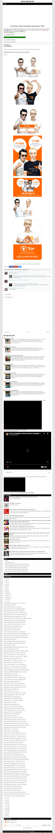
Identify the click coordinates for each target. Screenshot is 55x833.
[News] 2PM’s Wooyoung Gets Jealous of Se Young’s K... (16, 771)
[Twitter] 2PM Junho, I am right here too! (12, 629)
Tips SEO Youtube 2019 (12, 820)
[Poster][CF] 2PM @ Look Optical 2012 (16, 288)
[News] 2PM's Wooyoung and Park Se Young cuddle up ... (16, 668)
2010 (6, 812)
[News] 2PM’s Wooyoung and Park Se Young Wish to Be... (16, 635)
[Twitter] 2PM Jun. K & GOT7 (10, 605)
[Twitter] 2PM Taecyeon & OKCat (11, 673)
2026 (6, 578)
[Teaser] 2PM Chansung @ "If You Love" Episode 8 (14, 767)
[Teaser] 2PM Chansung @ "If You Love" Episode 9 (14, 710)
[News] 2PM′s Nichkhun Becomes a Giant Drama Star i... (16, 748)
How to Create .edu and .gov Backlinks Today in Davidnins (23, 509)
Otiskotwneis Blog (9, 338)
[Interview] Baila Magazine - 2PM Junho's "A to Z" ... (15, 694)
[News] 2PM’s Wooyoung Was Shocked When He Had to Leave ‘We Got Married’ (27, 551)
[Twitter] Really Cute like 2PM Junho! (11, 689)
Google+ (16, 266)
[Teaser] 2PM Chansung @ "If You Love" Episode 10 (15, 664)
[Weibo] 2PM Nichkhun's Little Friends (12, 681)
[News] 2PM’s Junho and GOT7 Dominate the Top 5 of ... (16, 721)
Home (5, 49)
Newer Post (7, 332)
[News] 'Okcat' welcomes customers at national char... (15, 652)
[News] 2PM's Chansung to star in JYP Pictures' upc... (15, 603)
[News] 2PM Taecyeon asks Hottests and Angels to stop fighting (25, 283)
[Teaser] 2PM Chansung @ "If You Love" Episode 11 (15, 631)
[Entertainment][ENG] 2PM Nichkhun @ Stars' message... (16, 769)
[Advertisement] (14, 14)
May (6, 800)
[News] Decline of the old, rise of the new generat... (14, 683)
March (6, 804)
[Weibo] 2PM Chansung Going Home (11, 704)
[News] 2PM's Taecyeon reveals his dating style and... (15, 679)
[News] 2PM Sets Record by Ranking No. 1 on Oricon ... (15, 738)
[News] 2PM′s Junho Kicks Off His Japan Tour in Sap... (15, 778)
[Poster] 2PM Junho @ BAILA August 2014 (13, 788)
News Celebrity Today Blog (11, 381)
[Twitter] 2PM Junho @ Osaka (10, 639)
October (7, 595)
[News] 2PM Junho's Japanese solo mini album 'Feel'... (15, 744)
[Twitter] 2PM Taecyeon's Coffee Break (12, 713)
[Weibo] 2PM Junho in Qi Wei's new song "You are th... (15, 660)
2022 (6, 580)
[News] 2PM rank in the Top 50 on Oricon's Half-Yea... (15, 792)
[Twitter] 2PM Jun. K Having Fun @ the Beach (13, 700)
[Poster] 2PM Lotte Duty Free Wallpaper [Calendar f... (15, 608)
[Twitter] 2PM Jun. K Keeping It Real (11, 731)
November (7, 593)
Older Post (48, 332)
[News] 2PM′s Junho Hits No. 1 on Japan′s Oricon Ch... (15, 736)
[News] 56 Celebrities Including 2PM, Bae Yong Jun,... (15, 643)
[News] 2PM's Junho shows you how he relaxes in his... (15, 654)
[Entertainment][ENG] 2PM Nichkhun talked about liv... (15, 622)
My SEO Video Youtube (10, 346)
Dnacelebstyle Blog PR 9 (10, 373)
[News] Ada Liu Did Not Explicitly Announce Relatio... (15, 763)
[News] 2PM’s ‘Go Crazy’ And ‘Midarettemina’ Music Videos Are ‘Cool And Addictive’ (29, 275)
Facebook (11, 266)
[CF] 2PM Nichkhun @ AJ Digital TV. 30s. (12, 675)
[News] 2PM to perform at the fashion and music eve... (15, 687)
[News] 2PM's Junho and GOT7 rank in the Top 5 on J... (15, 719)
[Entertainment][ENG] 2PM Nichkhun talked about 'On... (15, 641)
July (6, 601)
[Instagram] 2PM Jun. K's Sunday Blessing (13, 712)
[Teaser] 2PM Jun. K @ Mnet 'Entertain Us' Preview (14, 624)
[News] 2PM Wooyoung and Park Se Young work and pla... (16, 723)
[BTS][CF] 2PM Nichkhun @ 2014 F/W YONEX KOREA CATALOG (18, 618)
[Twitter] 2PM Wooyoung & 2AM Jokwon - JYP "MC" (15, 616)
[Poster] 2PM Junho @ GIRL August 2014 (12, 790)
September (7, 597)
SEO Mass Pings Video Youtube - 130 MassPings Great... (17, 564)
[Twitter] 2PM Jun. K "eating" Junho (11, 729)
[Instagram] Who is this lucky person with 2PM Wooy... (15, 727)
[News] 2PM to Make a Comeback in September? (14, 610)
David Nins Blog (27, 1)
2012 (6, 808)
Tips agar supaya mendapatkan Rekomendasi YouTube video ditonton (24, 348)
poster (18, 49)
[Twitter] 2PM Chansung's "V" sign (11, 691)
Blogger (30, 827)
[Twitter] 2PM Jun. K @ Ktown (10, 702)
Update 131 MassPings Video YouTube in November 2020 (17, 565)
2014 (6, 592)
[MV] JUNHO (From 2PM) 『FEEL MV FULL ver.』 (15, 761)
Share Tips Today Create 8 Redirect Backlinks (14, 515)
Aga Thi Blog (44, 832)
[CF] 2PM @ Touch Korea (15, 503)
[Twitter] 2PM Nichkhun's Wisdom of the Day (13, 626)
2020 (6, 584)
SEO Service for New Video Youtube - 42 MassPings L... (17, 571)
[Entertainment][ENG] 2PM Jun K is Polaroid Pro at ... (15, 765)
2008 (6, 815)
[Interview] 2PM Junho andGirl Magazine (12, 696)
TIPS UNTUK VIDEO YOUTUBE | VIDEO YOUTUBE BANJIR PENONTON (25, 382)
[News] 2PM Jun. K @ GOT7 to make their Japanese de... (16, 614)
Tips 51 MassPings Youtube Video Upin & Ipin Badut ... (16, 567)
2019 (6, 586)
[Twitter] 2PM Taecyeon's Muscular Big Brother (13, 717)
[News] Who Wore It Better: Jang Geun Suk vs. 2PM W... (16, 656)
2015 (6, 590)
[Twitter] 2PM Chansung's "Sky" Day (11, 649)
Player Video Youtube (9, 562)
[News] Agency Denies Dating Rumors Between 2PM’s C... (16, 757)
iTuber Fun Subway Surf (12, 822)
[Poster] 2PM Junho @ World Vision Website (13, 662)
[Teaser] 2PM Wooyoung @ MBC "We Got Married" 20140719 (16, 670)
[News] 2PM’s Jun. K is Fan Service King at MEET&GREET (16, 759)
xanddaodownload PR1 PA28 (11, 390)
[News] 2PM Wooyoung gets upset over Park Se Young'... (16, 776)
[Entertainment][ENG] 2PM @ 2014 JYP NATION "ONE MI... (16, 650)
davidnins (50, 832)
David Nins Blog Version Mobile (35, 832)
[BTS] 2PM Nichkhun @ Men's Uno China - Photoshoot (15, 784)
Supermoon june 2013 (14, 539)
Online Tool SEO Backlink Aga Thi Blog (14, 355)
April (6, 802)
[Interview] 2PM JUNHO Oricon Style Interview (13, 742)
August (7, 599)
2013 (6, 806)
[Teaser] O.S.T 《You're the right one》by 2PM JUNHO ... (16, 666)
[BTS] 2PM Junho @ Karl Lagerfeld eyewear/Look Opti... (15, 740)
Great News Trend (9, 364)
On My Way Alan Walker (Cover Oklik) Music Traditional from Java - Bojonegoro (26, 365)
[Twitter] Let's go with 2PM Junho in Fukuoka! (13, 706)
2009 (6, 813)
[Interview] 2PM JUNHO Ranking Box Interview (13, 754)
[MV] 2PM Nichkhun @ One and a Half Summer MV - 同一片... (17, 794)
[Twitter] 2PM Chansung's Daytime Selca (12, 628)
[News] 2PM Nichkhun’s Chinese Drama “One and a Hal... (16, 746)
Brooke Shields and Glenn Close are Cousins (20, 545)
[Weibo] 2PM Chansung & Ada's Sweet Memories (14, 708)
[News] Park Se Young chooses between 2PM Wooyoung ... (16, 637)
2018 (6, 588)
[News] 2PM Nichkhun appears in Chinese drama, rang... (15, 750)
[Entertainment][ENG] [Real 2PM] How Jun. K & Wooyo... (16, 671)
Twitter (19, 266)
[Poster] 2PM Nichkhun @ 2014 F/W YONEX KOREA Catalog (17, 633)
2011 (6, 810)
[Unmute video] (27, 451)
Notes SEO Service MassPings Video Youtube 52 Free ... (17, 569)
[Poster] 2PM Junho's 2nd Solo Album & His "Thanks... (15, 692)
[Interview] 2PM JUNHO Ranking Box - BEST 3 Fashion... (16, 752)
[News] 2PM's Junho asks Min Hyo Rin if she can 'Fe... (15, 755)
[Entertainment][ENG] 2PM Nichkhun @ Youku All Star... (15, 773)
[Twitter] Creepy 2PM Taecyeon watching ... (13, 607)
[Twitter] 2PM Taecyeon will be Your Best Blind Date (14, 677)
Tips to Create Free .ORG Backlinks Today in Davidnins (22, 526)
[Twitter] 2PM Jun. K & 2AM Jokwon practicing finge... (15, 620)
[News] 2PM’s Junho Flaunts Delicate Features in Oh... (15, 733)
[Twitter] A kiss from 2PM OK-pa (10, 715)
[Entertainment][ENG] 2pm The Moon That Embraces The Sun (23, 497)
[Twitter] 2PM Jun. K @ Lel (9, 645)
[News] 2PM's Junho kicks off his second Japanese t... (15, 782)
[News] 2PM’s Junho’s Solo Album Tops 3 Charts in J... (15, 734)
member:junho (13, 49)
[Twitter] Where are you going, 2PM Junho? (17, 271)
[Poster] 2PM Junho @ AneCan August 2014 (13, 786)
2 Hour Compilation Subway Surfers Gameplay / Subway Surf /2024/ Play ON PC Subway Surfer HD (25, 400)
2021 (6, 582)
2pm (8, 49)
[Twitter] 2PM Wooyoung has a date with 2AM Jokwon (15, 612)
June (6, 798)
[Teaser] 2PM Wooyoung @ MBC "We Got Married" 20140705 (16, 725)
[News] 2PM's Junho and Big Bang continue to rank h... (15, 685)
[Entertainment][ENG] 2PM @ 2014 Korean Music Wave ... (16, 647)
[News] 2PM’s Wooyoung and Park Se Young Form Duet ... (16, 780)
